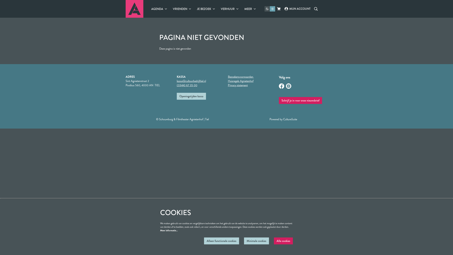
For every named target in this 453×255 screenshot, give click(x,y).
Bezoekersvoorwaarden (241, 77)
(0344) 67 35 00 (187, 85)
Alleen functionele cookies (221, 241)
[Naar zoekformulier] (316, 9)
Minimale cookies (256, 241)
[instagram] (288, 86)
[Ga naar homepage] (134, 9)
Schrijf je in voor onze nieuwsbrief (300, 100)
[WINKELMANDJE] (279, 9)
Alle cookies (283, 241)
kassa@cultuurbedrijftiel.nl (191, 81)
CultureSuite (290, 119)
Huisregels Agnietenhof (241, 81)
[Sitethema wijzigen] (270, 9)
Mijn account (299, 9)
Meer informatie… (169, 230)
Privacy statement (238, 85)
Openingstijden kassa (191, 96)
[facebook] (281, 86)
